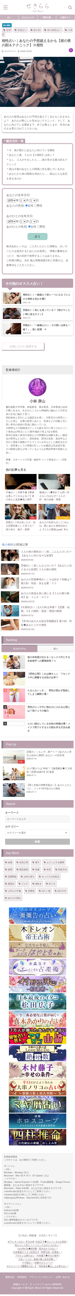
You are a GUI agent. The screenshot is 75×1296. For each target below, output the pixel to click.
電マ (37, 862)
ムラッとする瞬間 (55, 862)
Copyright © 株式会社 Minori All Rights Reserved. (37, 1287)
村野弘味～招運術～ (51, 1252)
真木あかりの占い (47, 1248)
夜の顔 (37, 30)
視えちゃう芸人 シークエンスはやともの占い (37, 1245)
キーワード (12, 813)
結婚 (10, 862)
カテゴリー (12, 826)
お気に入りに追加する (23, 346)
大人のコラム (19, 648)
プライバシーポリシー (41, 1277)
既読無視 (23, 869)
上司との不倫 (14, 890)
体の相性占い (54, 30)
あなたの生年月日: (18, 195)
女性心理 (23, 862)
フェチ (24, 883)
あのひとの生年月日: (19, 216)
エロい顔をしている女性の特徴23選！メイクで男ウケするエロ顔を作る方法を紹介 (48, 727)
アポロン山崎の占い (25, 1255)
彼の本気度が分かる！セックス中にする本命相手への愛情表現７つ (48, 658)
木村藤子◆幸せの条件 (48, 1255)
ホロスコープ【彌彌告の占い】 (22, 1266)
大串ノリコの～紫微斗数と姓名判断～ (37, 1259)
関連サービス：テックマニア (28, 1284)
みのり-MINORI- (53, 1284)
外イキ (52, 883)
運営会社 (10, 1277)
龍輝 (10, 869)
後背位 (11, 883)
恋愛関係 (12, 876)
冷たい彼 (46, 890)
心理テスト (66, 17)
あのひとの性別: (16, 226)
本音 (49, 869)
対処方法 (62, 869)
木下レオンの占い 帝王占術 (21, 1241)
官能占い (22, 30)
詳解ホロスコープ (43, 1262)
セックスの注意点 (50, 876)
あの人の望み (14, 897)
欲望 (8, 30)
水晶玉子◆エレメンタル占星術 (51, 1241)
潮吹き (38, 883)
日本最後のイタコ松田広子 (26, 1252)
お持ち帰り (29, 876)
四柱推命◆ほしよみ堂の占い (53, 1266)
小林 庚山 (37, 400)
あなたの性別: (15, 205)
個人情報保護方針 (40, 260)
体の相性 (7, 25)
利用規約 (22, 1277)
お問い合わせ (63, 1277)
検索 (37, 841)
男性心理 (47, 17)
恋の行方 (62, 890)
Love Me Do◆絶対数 (27, 1248)
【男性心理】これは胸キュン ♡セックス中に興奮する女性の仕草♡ (48, 675)
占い (9, 17)
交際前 (31, 890)
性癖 (37, 869)
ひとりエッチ (28, 17)
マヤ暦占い (27, 1262)
